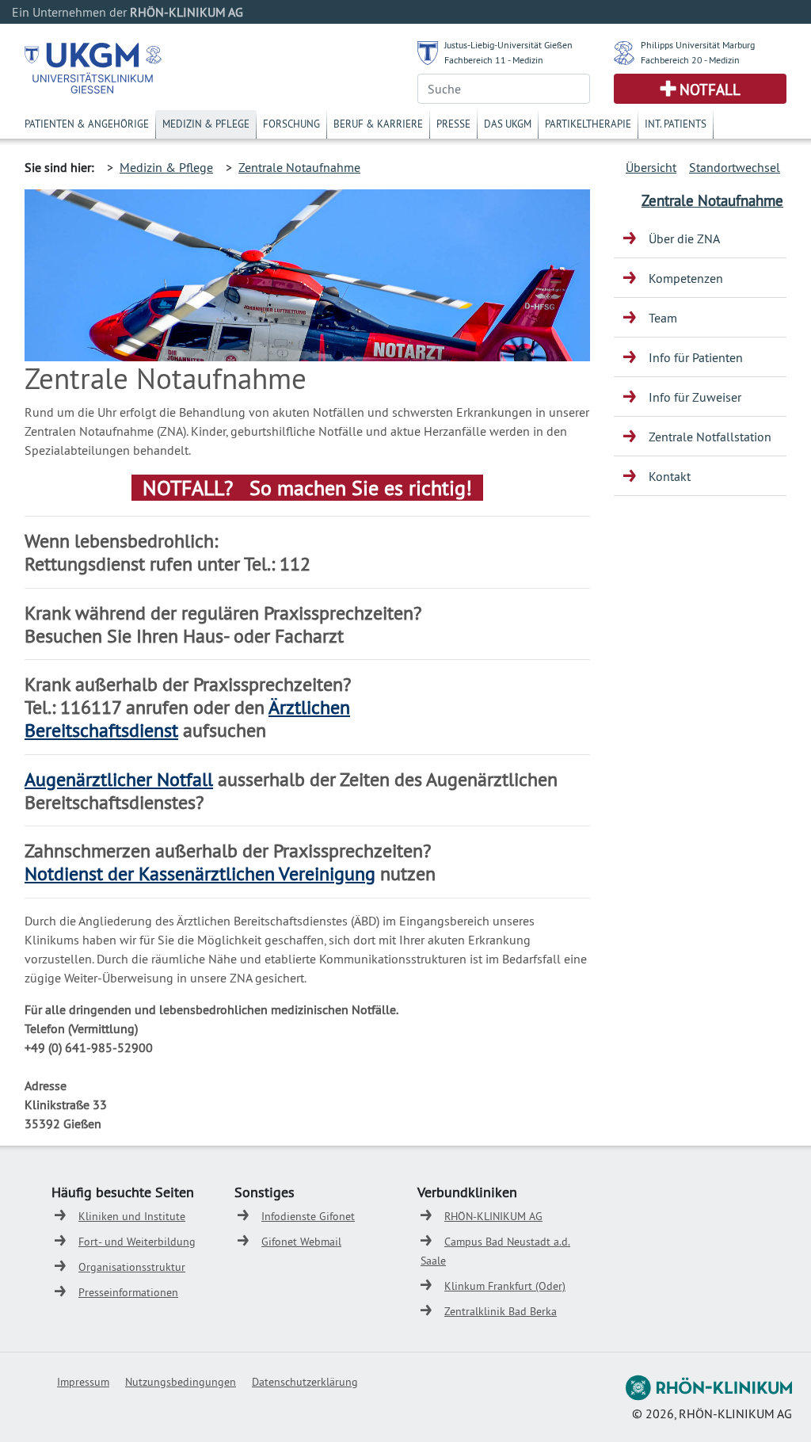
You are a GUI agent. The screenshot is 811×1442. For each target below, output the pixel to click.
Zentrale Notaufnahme (299, 167)
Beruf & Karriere (378, 123)
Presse (453, 123)
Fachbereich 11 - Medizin (493, 60)
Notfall (710, 89)
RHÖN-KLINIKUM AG (493, 1216)
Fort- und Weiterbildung (137, 1241)
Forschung (291, 123)
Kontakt (670, 476)
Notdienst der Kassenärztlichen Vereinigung (200, 873)
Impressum (83, 1382)
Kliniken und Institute (131, 1216)
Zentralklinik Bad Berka (500, 1311)
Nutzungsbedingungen (180, 1382)
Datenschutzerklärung (305, 1382)
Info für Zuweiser (695, 397)
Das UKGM (507, 123)
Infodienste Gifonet (308, 1216)
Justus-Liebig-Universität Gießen (508, 45)
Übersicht (651, 167)
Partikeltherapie (588, 123)
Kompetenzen (686, 278)
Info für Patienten (696, 357)
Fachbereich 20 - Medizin (690, 60)
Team (663, 318)
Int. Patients (675, 123)
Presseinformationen (128, 1292)
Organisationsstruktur (131, 1267)
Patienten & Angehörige (87, 123)
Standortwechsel (734, 167)
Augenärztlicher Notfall (119, 779)
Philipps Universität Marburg (698, 45)
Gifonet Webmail (301, 1241)
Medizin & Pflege (205, 123)
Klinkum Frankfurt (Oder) (504, 1286)
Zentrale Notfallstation (710, 436)
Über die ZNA (684, 238)
